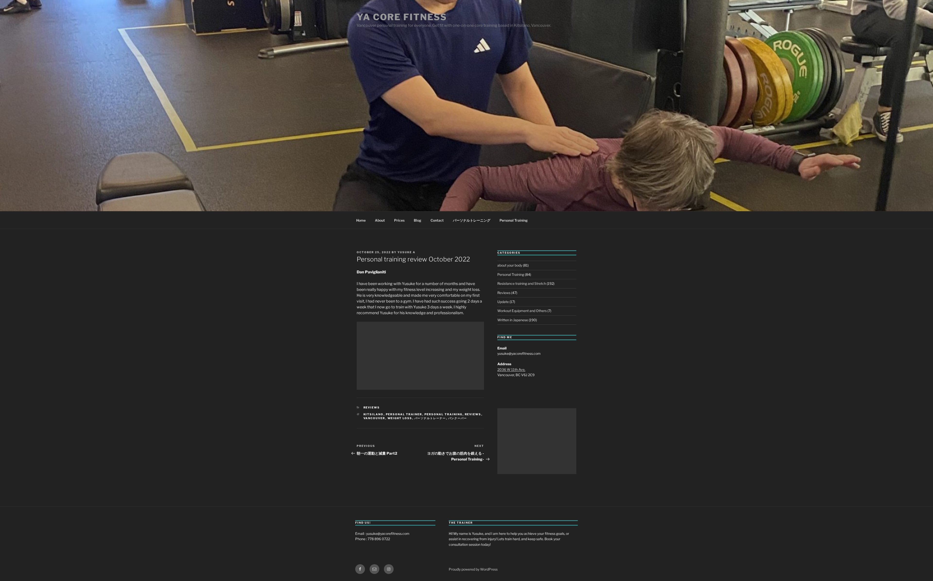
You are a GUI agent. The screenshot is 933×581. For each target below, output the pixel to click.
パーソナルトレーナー (430, 418)
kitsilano (373, 414)
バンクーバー (457, 418)
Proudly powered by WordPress (473, 569)
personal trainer (404, 414)
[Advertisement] (420, 356)
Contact (437, 220)
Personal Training (514, 220)
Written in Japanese (512, 320)
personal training (443, 414)
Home (361, 220)
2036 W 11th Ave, (511, 369)
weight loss (400, 418)
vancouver (374, 418)
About (380, 220)
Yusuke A (406, 252)
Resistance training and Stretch (521, 283)
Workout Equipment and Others (522, 311)
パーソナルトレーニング (471, 220)
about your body (509, 265)
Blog (417, 220)
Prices (399, 220)
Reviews (371, 407)
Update (503, 302)
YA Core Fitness (402, 17)
